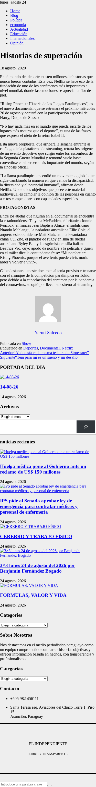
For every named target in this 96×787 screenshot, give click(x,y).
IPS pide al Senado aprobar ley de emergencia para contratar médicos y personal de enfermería (39, 506)
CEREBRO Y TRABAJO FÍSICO (36, 536)
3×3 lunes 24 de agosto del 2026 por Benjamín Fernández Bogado (37, 568)
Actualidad (19, 29)
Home (15, 11)
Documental (50, 348)
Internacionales (22, 38)
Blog (14, 15)
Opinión (17, 43)
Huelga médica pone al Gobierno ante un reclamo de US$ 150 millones (43, 469)
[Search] (86, 426)
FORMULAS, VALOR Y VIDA (33, 595)
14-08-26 (9, 387)
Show (26, 343)
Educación (18, 34)
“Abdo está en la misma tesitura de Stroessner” (44, 352)
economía (18, 24)
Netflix (67, 348)
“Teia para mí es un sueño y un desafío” (39, 357)
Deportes (30, 348)
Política (16, 20)
